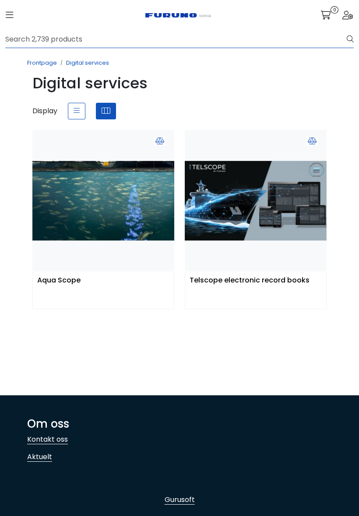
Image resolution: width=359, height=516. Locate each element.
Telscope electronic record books (250, 280)
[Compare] (160, 141)
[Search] (350, 39)
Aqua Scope (59, 280)
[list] (76, 111)
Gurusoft (180, 500)
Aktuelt (39, 457)
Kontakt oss (47, 439)
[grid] (106, 111)
